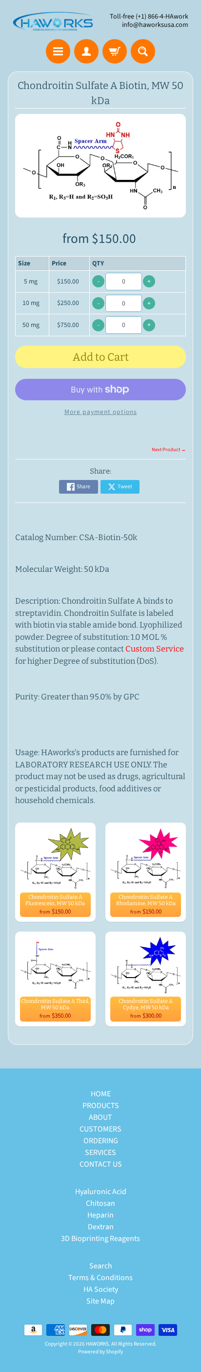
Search (100, 1266)
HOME (101, 1094)
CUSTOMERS (100, 1129)
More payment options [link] (100, 411)
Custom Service (154, 648)
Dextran (101, 1226)
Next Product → (169, 449)
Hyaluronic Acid (100, 1191)
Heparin (100, 1215)
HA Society (100, 1289)
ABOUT (100, 1117)
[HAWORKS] (54, 21)
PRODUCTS (100, 1105)
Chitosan (100, 1203)
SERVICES (100, 1152)
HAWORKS (97, 1344)
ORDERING (100, 1140)
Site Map (100, 1301)
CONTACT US (101, 1164)
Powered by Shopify (100, 1351)
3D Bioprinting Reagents (100, 1238)
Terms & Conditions (100, 1277)
